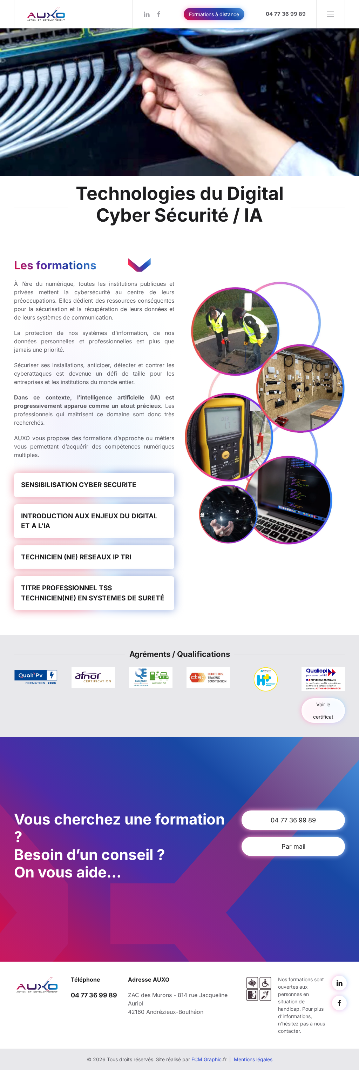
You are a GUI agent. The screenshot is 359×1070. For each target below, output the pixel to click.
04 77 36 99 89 (293, 820)
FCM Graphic (206, 1059)
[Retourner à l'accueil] (46, 14)
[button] (330, 14)
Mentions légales (253, 1059)
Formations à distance (214, 14)
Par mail (293, 846)
